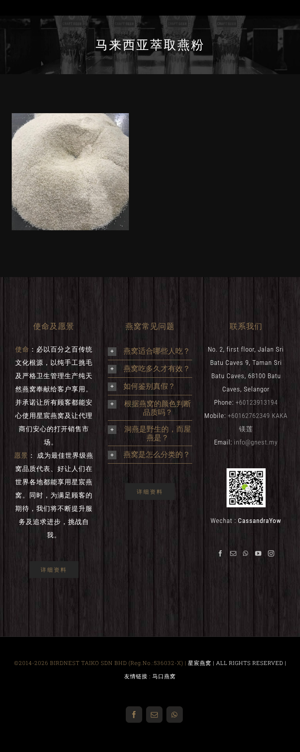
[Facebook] (220, 553)
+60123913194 (257, 402)
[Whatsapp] (246, 553)
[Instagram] (271, 553)
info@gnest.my (256, 442)
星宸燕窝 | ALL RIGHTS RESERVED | (237, 663)
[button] (150, 351)
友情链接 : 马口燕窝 (150, 676)
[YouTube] (258, 553)
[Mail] (233, 553)
